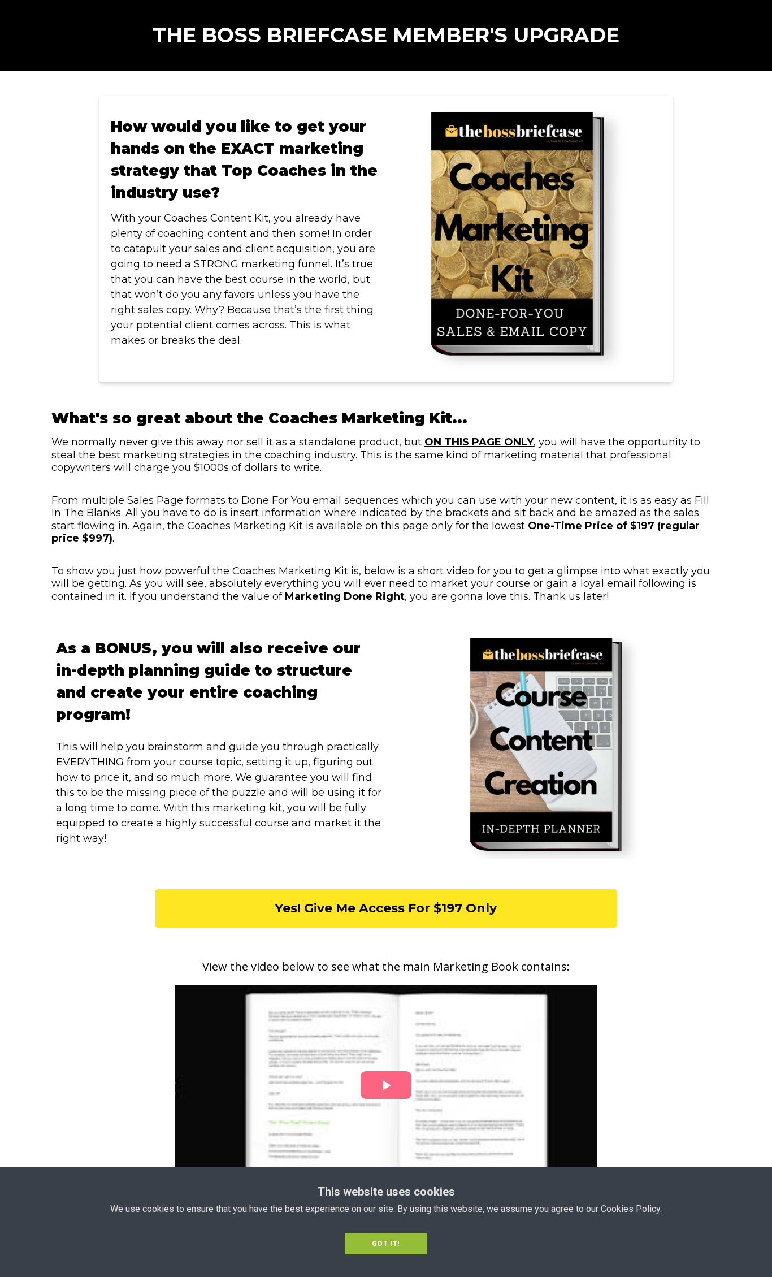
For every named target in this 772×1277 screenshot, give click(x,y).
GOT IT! (386, 1243)
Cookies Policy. (631, 1209)
